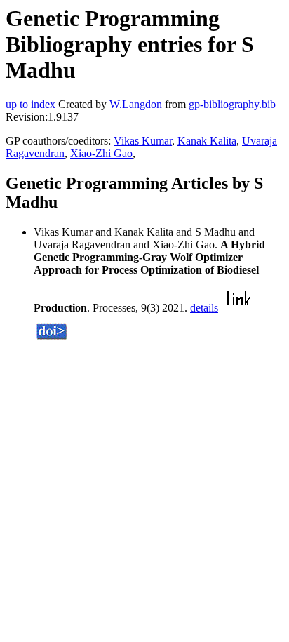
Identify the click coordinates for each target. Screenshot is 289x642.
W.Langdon (135, 104)
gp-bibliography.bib (232, 104)
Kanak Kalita (206, 141)
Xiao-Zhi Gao (101, 153)
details (204, 308)
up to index (30, 104)
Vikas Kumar (143, 141)
